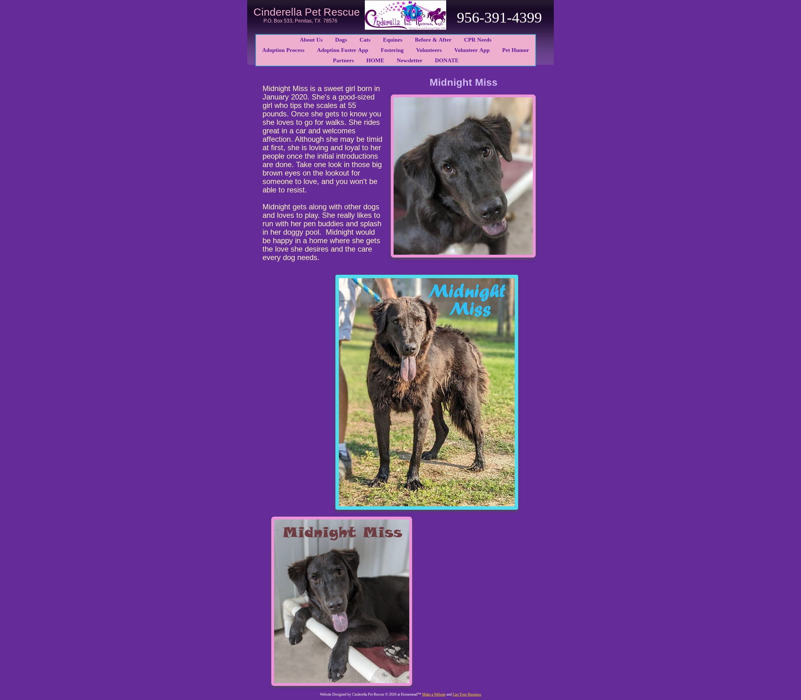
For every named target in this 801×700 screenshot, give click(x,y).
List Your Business (467, 694)
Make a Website (434, 694)
